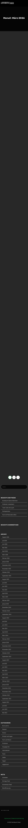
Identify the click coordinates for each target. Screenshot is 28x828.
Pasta (3, 754)
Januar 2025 (5, 604)
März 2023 (5, 677)
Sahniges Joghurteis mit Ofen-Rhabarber (12, 308)
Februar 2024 (5, 639)
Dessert (20, 312)
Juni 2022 (4, 709)
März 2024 (5, 635)
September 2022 (6, 698)
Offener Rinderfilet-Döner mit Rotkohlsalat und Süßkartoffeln (14, 376)
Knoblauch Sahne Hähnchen (10, 500)
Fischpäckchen (6, 511)
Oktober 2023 (6, 653)
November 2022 (6, 691)
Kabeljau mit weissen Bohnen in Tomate (13, 121)
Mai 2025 (4, 590)
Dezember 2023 (6, 646)
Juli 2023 (4, 663)
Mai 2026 (4, 547)
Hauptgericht (7, 69)
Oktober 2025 (6, 572)
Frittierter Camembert (8, 504)
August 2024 (5, 618)
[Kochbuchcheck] (7, 3)
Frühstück (5, 743)
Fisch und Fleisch (8, 126)
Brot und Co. (5, 726)
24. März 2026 (7, 68)
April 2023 (5, 674)
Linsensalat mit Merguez (10, 274)
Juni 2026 (4, 544)
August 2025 (5, 579)
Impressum (7, 818)
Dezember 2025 (6, 565)
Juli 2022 (4, 705)
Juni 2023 (4, 667)
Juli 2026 (4, 540)
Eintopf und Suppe (8, 453)
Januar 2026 (5, 561)
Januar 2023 (5, 684)
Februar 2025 (5, 600)
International (14, 69)
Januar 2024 (5, 642)
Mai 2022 (4, 713)
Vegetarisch (7, 71)
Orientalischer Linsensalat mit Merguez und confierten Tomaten (14, 238)
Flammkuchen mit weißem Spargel (11, 341)
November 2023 (6, 649)
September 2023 (6, 656)
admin (14, 68)
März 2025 (5, 597)
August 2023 (5, 660)
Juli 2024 (4, 621)
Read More (6, 78)
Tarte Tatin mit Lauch (8, 508)
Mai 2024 (4, 628)
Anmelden (5, 777)
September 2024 (6, 614)
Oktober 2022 (6, 695)
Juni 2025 (4, 586)
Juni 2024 (4, 625)
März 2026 (5, 554)
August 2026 (5, 537)
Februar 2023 (5, 681)
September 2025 (6, 576)
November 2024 (6, 607)
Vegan (4, 761)
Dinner (19, 68)
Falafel (7, 65)
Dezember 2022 (6, 688)
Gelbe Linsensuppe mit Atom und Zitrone (13, 448)
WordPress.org (6, 788)
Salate (12, 279)
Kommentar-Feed (7, 784)
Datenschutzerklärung (18, 818)
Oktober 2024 (6, 611)
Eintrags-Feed (6, 781)
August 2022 (5, 702)
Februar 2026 (5, 558)
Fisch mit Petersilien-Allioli (9, 515)
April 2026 (5, 551)
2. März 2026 (7, 381)
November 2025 (6, 569)
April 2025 (5, 593)
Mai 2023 (4, 670)
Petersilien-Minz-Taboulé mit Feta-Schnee (11, 412)
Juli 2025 (4, 583)
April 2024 (5, 632)
